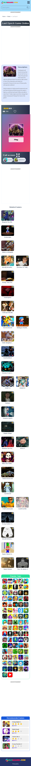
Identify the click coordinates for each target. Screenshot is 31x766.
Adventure (22, 159)
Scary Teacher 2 (17, 744)
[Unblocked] (10, 663)
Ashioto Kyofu (7, 418)
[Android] (4, 592)
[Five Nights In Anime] (20, 604)
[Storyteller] (10, 651)
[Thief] (15, 657)
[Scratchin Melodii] (4, 639)
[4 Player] (20, 581)
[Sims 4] (15, 639)
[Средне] (8, 108)
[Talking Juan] (26, 651)
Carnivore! (7, 493)
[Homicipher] (7, 291)
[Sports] (20, 645)
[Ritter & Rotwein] (7, 246)
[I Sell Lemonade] (7, 502)
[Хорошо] (9, 108)
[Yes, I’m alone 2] (22, 562)
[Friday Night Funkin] (4, 610)
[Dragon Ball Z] (4, 604)
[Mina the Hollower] (7, 457)
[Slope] (4, 645)
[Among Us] (26, 587)
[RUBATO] (22, 381)
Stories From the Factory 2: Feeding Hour (8, 373)
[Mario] (10, 622)
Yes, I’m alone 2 (22, 569)
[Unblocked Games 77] (10, 669)
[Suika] (15, 651)
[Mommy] (26, 622)
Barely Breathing (7, 267)
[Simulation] (20, 639)
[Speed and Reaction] (15, 645)
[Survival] (20, 651)
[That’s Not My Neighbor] (4, 657)
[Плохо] (4, 108)
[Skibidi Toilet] (26, 639)
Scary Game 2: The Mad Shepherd (8, 524)
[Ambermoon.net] (7, 472)
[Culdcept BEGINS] (7, 306)
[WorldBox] (4, 674)
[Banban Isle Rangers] (7, 442)
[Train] (4, 663)
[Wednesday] (26, 669)
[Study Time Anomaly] (7, 276)
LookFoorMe (22, 509)
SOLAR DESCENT (7, 539)
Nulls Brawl (15, 729)
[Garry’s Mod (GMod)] (20, 610)
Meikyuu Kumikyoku (23, 327)
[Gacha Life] (15, 610)
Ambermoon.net (7, 478)
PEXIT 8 (7, 388)
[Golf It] (26, 610)
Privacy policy (15, 763)
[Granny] (4, 616)
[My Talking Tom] (20, 628)
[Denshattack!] (7, 321)
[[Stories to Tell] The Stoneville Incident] (22, 261)
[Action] (26, 581)
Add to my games (14, 111)
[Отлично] (11, 108)
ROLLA (22, 448)
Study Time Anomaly (8, 282)
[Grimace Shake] (10, 616)
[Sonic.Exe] (10, 645)
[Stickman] (4, 651)
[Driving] (10, 604)
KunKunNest (7, 358)
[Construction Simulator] (20, 598)
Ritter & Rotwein (7, 252)
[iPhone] (4, 622)
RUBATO (22, 388)
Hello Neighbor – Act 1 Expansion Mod (8, 343)
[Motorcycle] (4, 628)
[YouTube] (10, 674)
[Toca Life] (26, 657)
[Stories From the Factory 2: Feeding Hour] (7, 366)
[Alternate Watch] (15, 587)
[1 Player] (4, 581)
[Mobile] (20, 622)
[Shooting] (10, 639)
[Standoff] (26, 645)
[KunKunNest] (7, 351)
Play (16, 140)
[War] (20, 669)
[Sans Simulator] (20, 633)
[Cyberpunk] (26, 598)
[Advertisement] (15, 45)
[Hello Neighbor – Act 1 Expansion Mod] (7, 336)
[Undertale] (15, 669)
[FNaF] (26, 604)
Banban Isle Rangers (8, 448)
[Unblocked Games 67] (26, 663)
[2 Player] (10, 581)
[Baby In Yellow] (20, 592)
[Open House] (7, 562)
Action (10, 159)
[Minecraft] (15, 622)
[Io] (26, 616)
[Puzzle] (26, 628)
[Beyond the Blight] (7, 215)
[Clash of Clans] (15, 598)
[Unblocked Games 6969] (4, 669)
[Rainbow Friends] (4, 633)
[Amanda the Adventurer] (20, 587)
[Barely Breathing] (7, 261)
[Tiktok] (20, 657)
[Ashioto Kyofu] (7, 411)
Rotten (7, 403)
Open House (8, 569)
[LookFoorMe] (22, 502)
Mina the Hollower (8, 463)
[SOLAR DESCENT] (7, 532)
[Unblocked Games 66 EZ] (20, 663)
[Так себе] (6, 108)
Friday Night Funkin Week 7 (17, 722)
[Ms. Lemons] (15, 628)
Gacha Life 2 (16, 736)
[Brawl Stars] (10, 598)
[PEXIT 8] (7, 381)
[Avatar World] (15, 592)
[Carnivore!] (7, 487)
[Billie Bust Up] (4, 598)
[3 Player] (15, 581)
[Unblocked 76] (15, 663)
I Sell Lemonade (7, 509)
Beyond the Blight (8, 222)
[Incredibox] (20, 616)
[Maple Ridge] (7, 427)
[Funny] (10, 610)
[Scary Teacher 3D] (26, 633)
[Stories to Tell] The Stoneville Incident (23, 267)
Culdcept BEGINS (7, 312)
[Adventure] (4, 587)
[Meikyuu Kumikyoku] (22, 321)
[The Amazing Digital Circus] (10, 657)
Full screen (9, 155)
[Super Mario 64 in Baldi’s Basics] (7, 547)
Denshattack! (7, 327)
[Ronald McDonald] (15, 633)
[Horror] (15, 616)
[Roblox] (10, 633)
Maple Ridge (8, 433)
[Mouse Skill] (10, 628)
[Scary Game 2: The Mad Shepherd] (7, 517)
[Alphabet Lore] (10, 587)
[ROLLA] (22, 442)
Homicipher (7, 297)
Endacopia (7, 237)
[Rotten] (7, 396)
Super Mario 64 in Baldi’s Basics (8, 554)
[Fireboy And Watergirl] (15, 604)
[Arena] (10, 592)
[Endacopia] (7, 230)
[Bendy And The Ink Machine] (26, 592)
